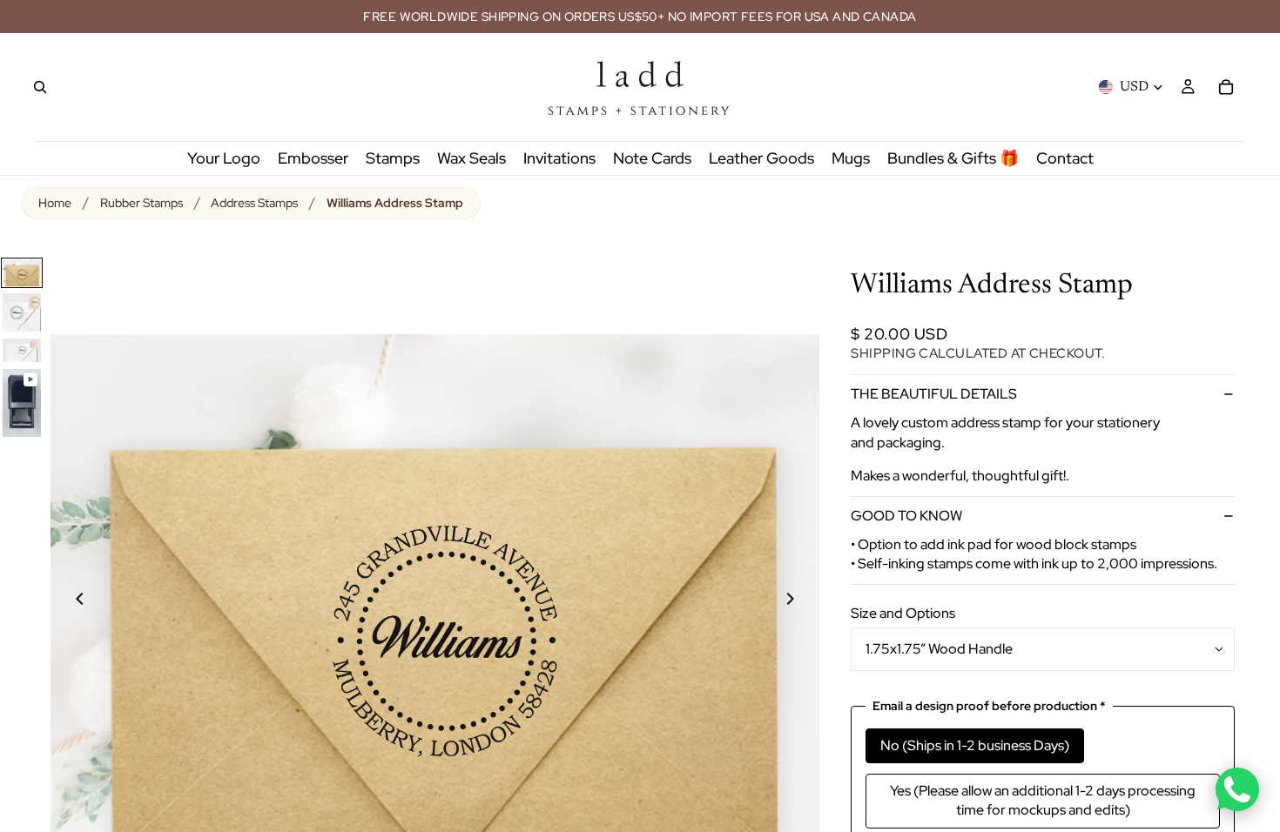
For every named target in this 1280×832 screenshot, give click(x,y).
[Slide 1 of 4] (22, 272)
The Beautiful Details (934, 394)
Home (54, 203)
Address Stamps (254, 203)
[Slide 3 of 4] (22, 350)
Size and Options (903, 613)
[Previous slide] (70, 601)
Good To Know (906, 516)
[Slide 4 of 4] (22, 403)
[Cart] (1226, 87)
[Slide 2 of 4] (22, 312)
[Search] (40, 87)
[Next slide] (800, 601)
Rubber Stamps (141, 203)
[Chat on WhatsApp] (1237, 789)
